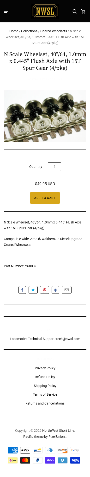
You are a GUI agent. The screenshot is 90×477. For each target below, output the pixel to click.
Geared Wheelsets (53, 31)
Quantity (35, 167)
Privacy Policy (45, 368)
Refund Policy (45, 377)
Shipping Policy (45, 386)
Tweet (33, 290)
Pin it (44, 290)
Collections (29, 31)
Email (67, 290)
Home (13, 31)
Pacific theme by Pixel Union (44, 436)
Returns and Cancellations (45, 403)
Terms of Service (45, 394)
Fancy (55, 290)
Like (22, 290)
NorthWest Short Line (44, 79)
